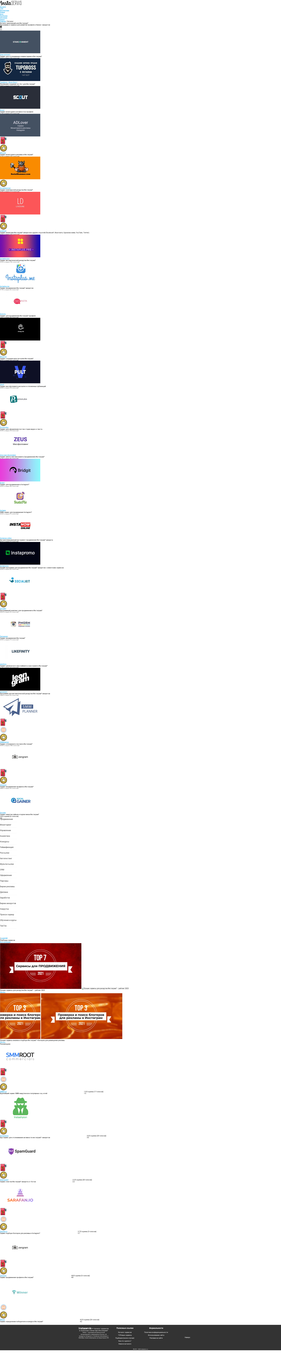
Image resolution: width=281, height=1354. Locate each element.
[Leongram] (20, 690)
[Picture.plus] (20, 410)
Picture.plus (4, 427)
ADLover (3, 153)
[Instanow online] (20, 536)
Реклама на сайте (156, 1338)
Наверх (187, 1337)
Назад (2, 20)
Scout (2, 110)
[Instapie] (20, 509)
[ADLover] (20, 136)
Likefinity (3, 664)
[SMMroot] (20, 1067)
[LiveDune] (20, 214)
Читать (2, 992)
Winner (2, 1320)
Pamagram (4, 636)
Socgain (3, 813)
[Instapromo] (20, 564)
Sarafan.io (3, 1232)
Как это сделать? (124, 1341)
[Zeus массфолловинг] (20, 453)
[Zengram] (20, 768)
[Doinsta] (20, 312)
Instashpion (4, 1136)
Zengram (3, 785)
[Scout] (20, 108)
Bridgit (2, 483)
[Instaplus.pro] (20, 257)
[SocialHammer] (20, 179)
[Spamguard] (20, 1163)
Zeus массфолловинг (8, 455)
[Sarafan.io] (20, 1207)
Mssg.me (3, 357)
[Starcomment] (20, 53)
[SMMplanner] (20, 718)
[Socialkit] (20, 592)
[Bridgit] (20, 481)
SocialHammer (5, 188)
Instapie (3, 510)
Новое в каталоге (125, 1344)
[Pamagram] (20, 635)
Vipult (2, 384)
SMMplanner (4, 742)
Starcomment (5, 55)
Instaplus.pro (4, 259)
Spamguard (4, 1180)
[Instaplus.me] (20, 284)
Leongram (3, 692)
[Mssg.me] (20, 340)
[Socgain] (20, 811)
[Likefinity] (20, 662)
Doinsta (3, 314)
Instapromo (4, 566)
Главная (3, 21)
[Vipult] (20, 383)
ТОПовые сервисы (125, 1335)
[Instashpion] (20, 1119)
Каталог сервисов (125, 1332)
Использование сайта (156, 1335)
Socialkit (3, 609)
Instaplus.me (4, 286)
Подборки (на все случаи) (124, 1338)
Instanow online (6, 538)
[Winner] (20, 1303)
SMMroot (3, 1092)
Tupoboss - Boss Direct (8, 82)
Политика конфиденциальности (156, 1332)
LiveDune (3, 231)
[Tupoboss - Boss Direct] (20, 80)
